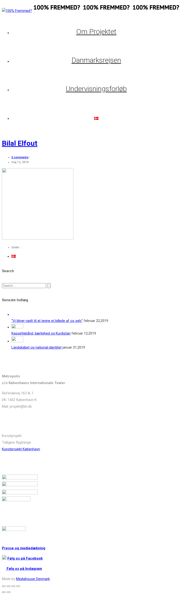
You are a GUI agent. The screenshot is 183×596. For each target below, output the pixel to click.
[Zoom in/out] (18, 586)
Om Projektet (96, 31)
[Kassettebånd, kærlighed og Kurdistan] (17, 327)
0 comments (19, 157)
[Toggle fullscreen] (13, 586)
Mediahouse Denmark (33, 579)
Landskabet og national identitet (36, 347)
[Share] (8, 586)
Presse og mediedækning (23, 548)
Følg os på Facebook (25, 558)
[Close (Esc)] (4, 586)
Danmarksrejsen (96, 60)
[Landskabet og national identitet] (17, 341)
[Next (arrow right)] (8, 592)
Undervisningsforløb (96, 89)
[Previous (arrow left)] (4, 592)
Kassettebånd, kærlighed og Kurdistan (41, 333)
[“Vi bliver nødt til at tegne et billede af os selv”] (17, 314)
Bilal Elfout (19, 143)
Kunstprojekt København (21, 449)
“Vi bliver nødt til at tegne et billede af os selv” (47, 321)
